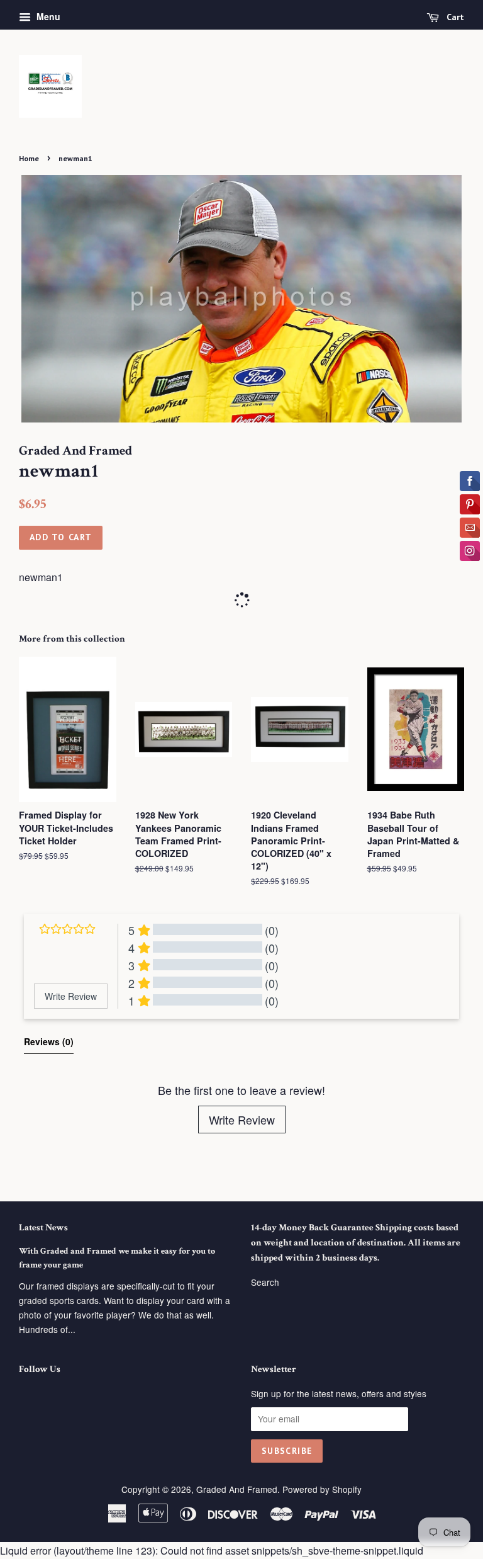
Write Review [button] (71, 996)
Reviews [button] (49, 1041)
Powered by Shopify (322, 1489)
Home (29, 158)
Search (265, 1282)
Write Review (242, 1119)
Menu (47, 16)
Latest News (43, 1227)
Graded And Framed (236, 1489)
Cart (454, 17)
